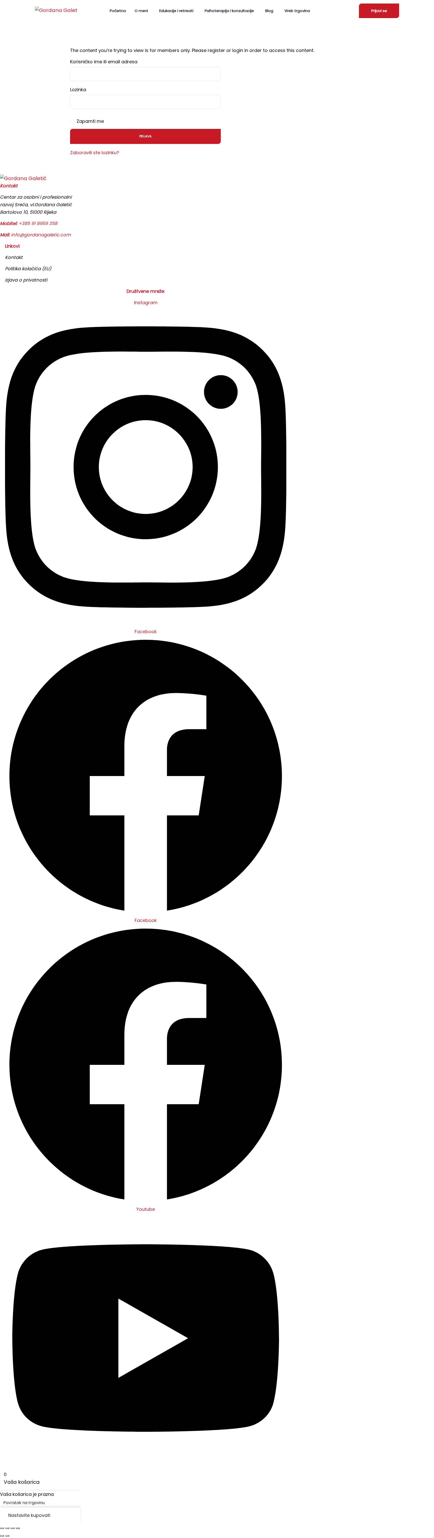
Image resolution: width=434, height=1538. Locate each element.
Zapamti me (89, 121)
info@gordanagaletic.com (41, 235)
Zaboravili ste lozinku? (94, 152)
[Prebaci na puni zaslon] (7, 1528)
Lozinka (78, 89)
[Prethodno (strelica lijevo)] (2, 1535)
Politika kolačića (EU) (28, 268)
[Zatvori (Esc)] (18, 1528)
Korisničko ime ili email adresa (103, 62)
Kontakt (14, 257)
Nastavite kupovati (29, 1515)
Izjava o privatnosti (26, 280)
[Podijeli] (13, 1528)
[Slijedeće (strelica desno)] (7, 1535)
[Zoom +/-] (2, 1528)
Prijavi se (379, 10)
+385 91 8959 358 (38, 223)
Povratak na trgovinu (24, 1503)
